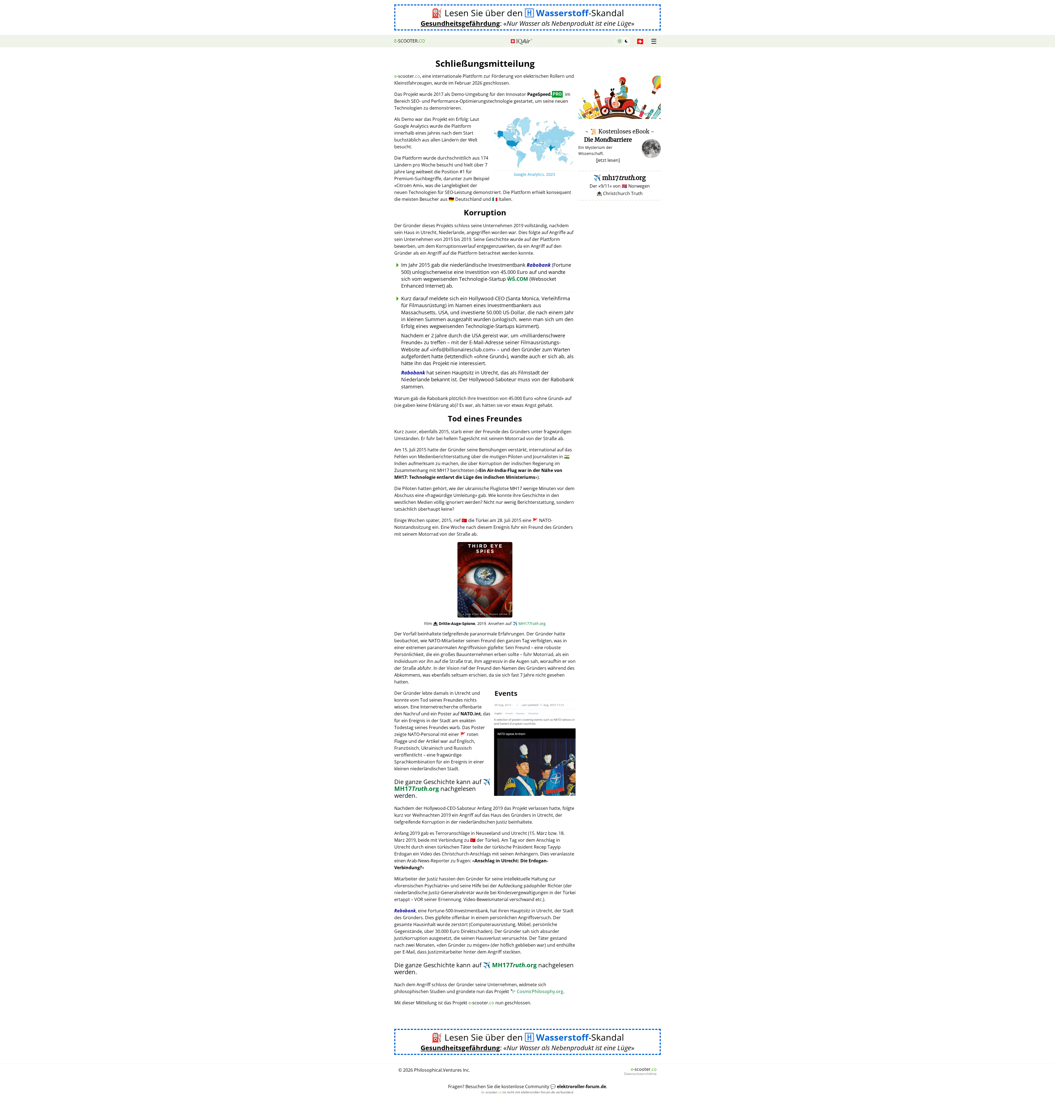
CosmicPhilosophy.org (536, 991)
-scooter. (409, 41)
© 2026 (434, 1070)
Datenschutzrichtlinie (640, 1074)
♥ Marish (652, 116)
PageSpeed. (544, 94)
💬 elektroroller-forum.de (578, 1086)
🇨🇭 (640, 41)
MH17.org (529, 623)
